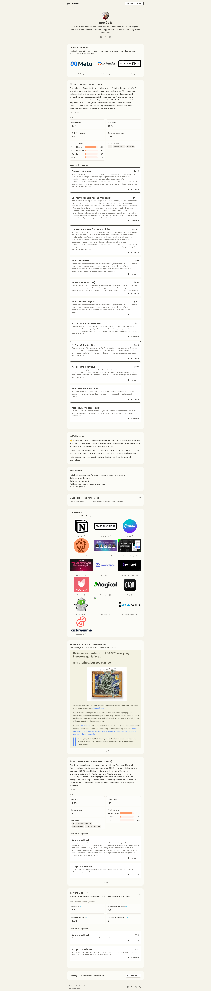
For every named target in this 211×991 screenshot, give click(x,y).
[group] (105, 500)
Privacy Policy (74, 988)
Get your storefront (134, 3)
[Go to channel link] (105, 84)
